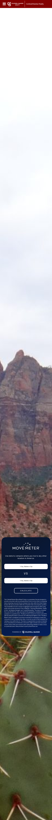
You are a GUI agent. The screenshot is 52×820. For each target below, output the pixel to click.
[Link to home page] (15, 4)
